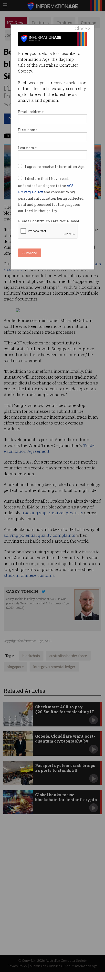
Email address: (31, 111)
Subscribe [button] (29, 252)
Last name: (27, 147)
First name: (28, 129)
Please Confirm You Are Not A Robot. (49, 221)
